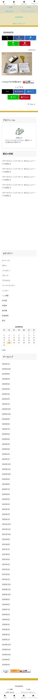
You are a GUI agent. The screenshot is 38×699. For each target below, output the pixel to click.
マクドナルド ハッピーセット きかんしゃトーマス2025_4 (18, 178)
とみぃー (19, 137)
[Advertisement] (19, 226)
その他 (28, 689)
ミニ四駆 (10, 689)
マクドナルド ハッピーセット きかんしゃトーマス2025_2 (18, 194)
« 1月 (3, 350)
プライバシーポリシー (28, 692)
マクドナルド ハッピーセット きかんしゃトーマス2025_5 (18, 170)
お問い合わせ (10, 692)
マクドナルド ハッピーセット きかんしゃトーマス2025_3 (18, 186)
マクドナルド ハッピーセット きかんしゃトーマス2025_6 (18, 162)
